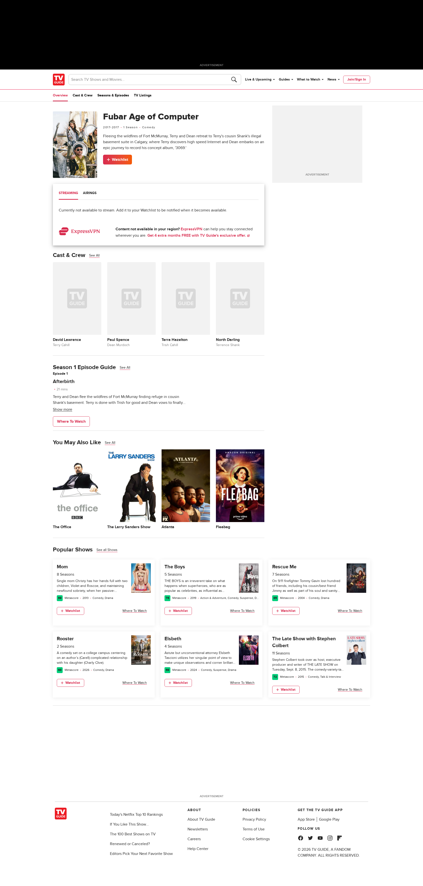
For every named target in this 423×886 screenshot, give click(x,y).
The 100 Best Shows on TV (133, 834)
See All (94, 255)
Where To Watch (71, 421)
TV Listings (143, 95)
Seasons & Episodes (113, 95)
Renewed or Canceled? (130, 843)
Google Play (329, 819)
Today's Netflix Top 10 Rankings (136, 814)
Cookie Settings (256, 839)
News (332, 79)
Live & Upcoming (258, 79)
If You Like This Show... (129, 824)
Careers (194, 839)
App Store (306, 819)
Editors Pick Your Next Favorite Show (141, 853)
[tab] (68, 193)
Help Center (198, 848)
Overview (60, 95)
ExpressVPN (191, 229)
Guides (284, 79)
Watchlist (120, 159)
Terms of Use (254, 829)
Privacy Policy (254, 819)
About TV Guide (201, 819)
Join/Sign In (356, 79)
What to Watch (308, 79)
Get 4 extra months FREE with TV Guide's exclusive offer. (197, 235)
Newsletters (198, 829)
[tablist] (158, 194)
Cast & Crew (83, 95)
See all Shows (107, 550)
